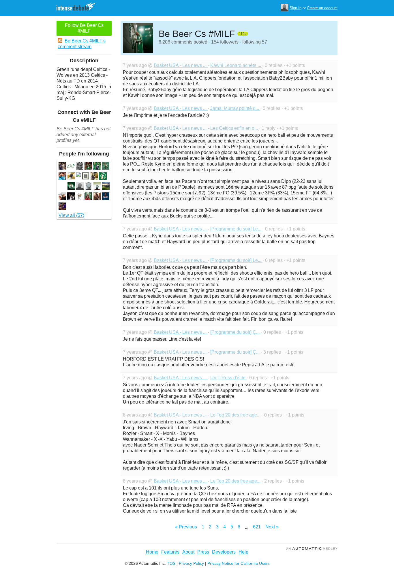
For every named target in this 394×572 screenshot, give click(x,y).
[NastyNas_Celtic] (88, 196)
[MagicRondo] (79, 196)
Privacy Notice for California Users (238, 563)
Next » (272, 526)
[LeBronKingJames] (71, 196)
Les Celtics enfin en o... (234, 128)
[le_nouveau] (62, 176)
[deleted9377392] (78, 175)
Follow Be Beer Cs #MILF (84, 28)
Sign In (295, 8)
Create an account (322, 8)
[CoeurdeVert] (88, 166)
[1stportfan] (62, 166)
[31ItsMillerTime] (62, 196)
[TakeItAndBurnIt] (97, 196)
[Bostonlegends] (97, 166)
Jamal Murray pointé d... (235, 108)
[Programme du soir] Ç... (235, 332)
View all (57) (71, 215)
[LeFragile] (105, 166)
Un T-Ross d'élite (228, 377)
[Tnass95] (62, 206)
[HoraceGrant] (79, 166)
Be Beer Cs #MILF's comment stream (82, 43)
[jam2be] (80, 186)
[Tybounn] (103, 176)
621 (257, 526)
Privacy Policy (191, 563)
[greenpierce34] (71, 186)
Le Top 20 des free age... (236, 414)
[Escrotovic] (105, 196)
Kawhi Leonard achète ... (236, 65)
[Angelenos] (85, 176)
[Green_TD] (71, 166)
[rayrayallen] (88, 186)
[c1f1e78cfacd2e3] (94, 176)
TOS (171, 563)
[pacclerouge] (106, 186)
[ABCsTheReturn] (97, 186)
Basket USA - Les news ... (181, 65)
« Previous (186, 526)
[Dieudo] (71, 176)
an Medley (311, 548)
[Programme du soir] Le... (236, 228)
